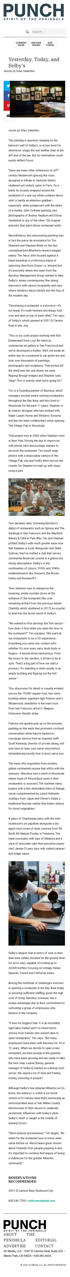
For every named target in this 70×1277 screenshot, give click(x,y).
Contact (44, 1246)
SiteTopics (50, 43)
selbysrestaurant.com (41, 1200)
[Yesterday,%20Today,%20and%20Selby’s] (9, 116)
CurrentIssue (21, 43)
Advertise (15, 1246)
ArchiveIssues (36, 43)
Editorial (46, 1240)
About (10, 1234)
